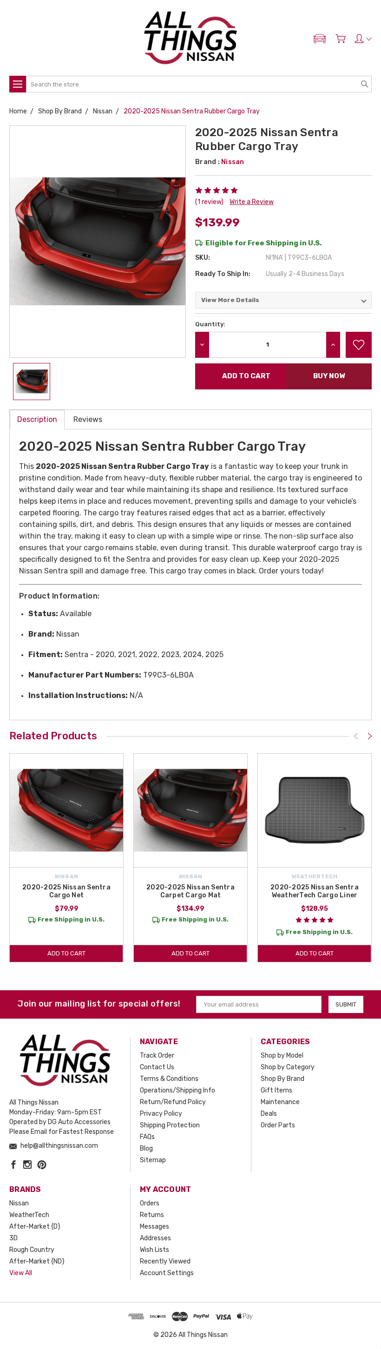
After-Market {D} (34, 1227)
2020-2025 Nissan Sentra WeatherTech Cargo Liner (314, 891)
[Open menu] (17, 84)
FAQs (147, 1137)
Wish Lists (154, 1250)
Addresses (155, 1238)
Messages (154, 1227)
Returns (152, 1215)
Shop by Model (282, 1055)
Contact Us (157, 1067)
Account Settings (167, 1273)
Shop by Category (288, 1067)
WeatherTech (29, 1215)
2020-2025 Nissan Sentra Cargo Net (66, 891)
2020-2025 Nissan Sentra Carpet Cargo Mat (190, 891)
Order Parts (278, 1125)
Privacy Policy (161, 1114)
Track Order (157, 1055)
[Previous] (356, 736)
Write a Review (252, 202)
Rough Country (31, 1250)
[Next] (370, 736)
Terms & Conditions (169, 1079)
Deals (269, 1114)
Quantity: (210, 324)
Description (37, 419)
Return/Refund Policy (173, 1102)
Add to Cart (66, 953)
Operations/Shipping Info (177, 1090)
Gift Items (276, 1090)
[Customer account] (363, 38)
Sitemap (153, 1160)
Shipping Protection (170, 1125)
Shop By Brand (282, 1079)
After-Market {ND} (37, 1261)
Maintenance (280, 1102)
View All (20, 1273)
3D (13, 1238)
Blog (146, 1148)
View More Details (230, 299)
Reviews (87, 419)
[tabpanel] (67, 857)
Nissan (19, 1203)
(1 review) (209, 202)
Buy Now (329, 376)
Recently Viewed (165, 1261)
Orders (149, 1203)
